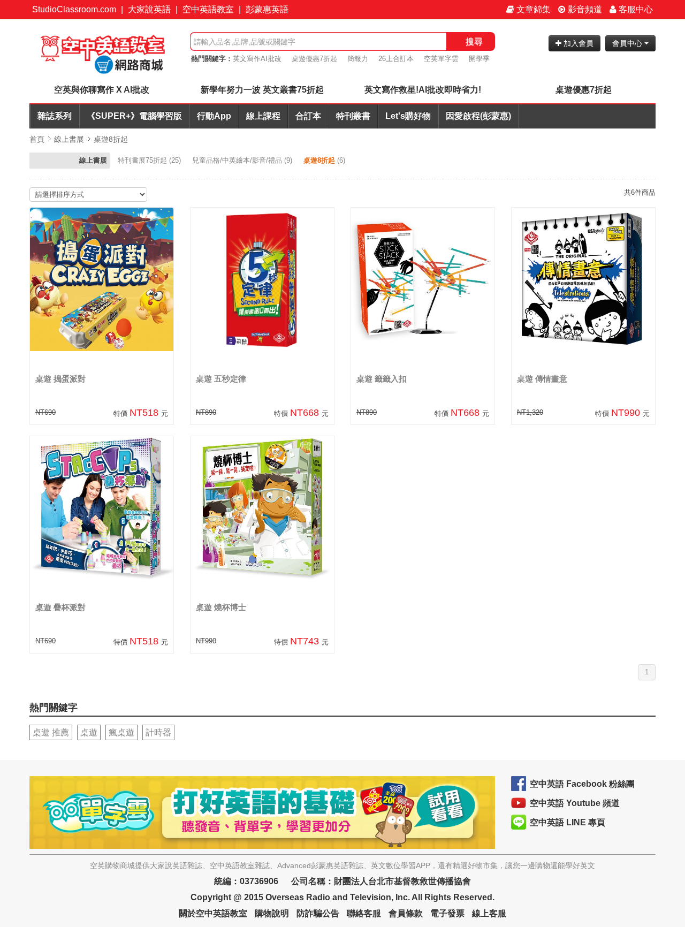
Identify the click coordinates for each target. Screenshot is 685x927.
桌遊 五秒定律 (221, 378)
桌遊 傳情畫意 (542, 378)
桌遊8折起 (111, 139)
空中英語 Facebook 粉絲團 (582, 783)
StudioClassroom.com (74, 9)
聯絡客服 (364, 913)
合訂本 (308, 115)
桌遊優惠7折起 (314, 59)
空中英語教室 (208, 9)
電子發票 (447, 913)
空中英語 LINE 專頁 (567, 822)
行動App (214, 115)
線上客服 (489, 913)
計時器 (158, 732)
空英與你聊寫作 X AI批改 (101, 89)
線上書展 (69, 139)
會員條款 (406, 913)
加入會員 (577, 43)
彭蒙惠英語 (267, 9)
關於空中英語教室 (213, 913)
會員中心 (628, 43)
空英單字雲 (441, 59)
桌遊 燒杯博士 (221, 607)
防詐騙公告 (317, 913)
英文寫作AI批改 (257, 59)
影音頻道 (584, 9)
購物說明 (272, 913)
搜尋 (474, 41)
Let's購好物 (408, 115)
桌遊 (88, 732)
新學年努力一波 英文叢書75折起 (262, 89)
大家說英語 (149, 9)
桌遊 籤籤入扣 (381, 378)
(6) (325, 160)
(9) (243, 160)
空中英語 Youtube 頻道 (575, 803)
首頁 (36, 139)
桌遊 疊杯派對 (60, 607)
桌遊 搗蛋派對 (60, 378)
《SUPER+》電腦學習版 (134, 115)
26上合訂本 (396, 59)
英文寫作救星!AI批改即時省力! (422, 89)
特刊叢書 (353, 115)
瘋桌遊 (121, 732)
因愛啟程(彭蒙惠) (478, 115)
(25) (150, 160)
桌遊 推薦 (51, 732)
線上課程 (263, 115)
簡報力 (357, 59)
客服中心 (634, 9)
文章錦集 (532, 9)
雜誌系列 (54, 115)
